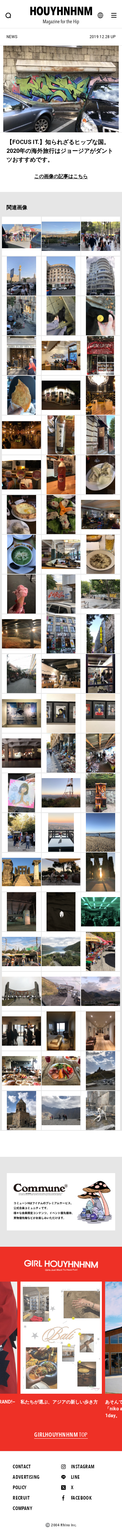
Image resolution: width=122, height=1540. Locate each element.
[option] (61, 1343)
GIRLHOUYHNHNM (61, 1435)
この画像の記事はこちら (61, 176)
